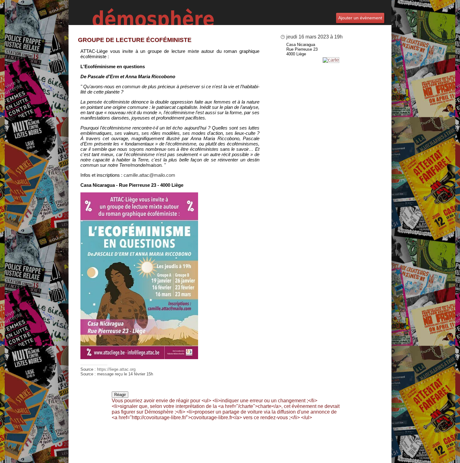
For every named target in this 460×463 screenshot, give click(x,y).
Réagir (120, 394)
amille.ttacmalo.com (149, 175)
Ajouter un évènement (360, 17)
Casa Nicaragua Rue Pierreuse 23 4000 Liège (302, 49)
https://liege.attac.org (116, 369)
